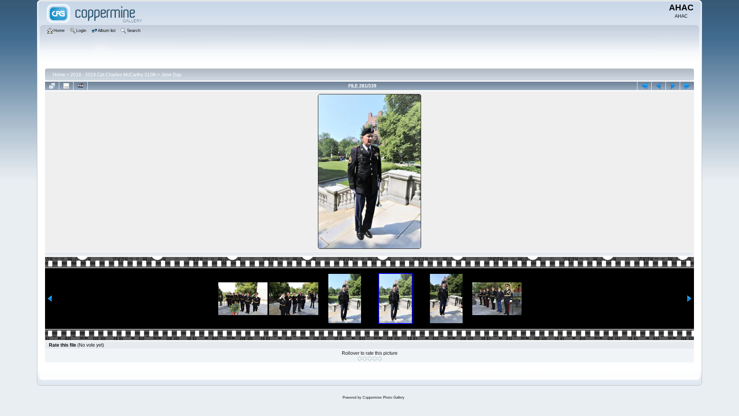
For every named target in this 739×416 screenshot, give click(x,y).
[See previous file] (658, 86)
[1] (359, 358)
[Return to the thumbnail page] (52, 86)
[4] (374, 358)
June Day (171, 74)
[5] (379, 358)
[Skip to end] (687, 86)
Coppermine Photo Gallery (384, 397)
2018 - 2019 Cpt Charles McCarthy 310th (113, 74)
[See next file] (673, 86)
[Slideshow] (80, 86)
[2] (364, 358)
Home (59, 74)
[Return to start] (644, 86)
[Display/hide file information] (66, 86)
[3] (369, 358)
